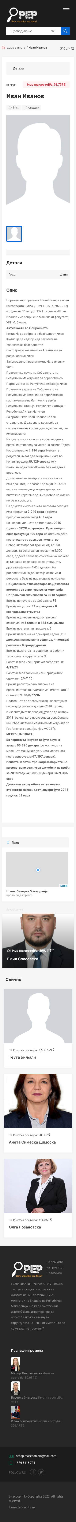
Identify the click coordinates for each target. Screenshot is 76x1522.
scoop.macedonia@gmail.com (36, 1456)
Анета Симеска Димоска (32, 1142)
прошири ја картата (19, 895)
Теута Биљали (22, 1057)
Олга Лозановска (25, 1227)
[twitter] (41, 1472)
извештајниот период (24, 712)
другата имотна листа (27, 506)
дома (10, 47)
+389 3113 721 (25, 1462)
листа (21, 47)
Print (16, 107)
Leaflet (63, 885)
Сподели (33, 107)
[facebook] (33, 1472)
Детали (18, 68)
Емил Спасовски (22, 959)
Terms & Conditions (22, 1507)
